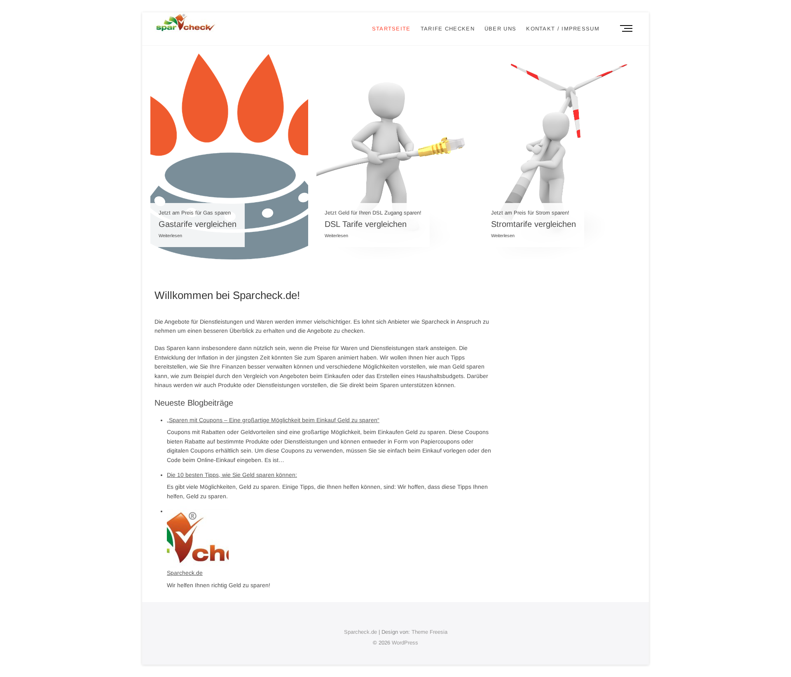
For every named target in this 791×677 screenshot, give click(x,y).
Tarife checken (448, 29)
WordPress (405, 643)
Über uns (500, 29)
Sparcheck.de (185, 573)
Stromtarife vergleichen (533, 224)
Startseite (391, 29)
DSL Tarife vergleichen (366, 224)
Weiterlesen (170, 235)
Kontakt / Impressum (562, 29)
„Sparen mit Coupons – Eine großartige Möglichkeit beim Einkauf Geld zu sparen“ (273, 420)
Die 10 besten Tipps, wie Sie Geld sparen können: (232, 475)
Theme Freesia (429, 632)
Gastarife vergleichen (197, 224)
